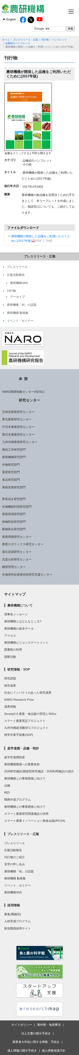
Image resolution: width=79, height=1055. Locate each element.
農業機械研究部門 (14, 457)
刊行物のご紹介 (14, 857)
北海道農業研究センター (18, 412)
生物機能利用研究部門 (17, 506)
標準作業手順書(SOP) (18, 734)
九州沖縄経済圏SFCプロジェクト (26, 727)
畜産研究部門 (11, 472)
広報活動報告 (13, 850)
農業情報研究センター (17, 536)
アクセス (10, 635)
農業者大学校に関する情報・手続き (36, 1042)
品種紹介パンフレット (18, 43)
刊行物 (45, 39)
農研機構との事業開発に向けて (25, 778)
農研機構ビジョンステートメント (26, 642)
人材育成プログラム (17, 921)
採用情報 (13, 905)
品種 (7, 785)
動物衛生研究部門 (14, 529)
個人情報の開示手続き (22, 1050)
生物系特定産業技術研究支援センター (27, 574)
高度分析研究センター (17, 559)
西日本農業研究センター (18, 434)
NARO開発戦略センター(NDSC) (23, 391)
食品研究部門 (11, 479)
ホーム (6, 39)
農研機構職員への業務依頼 (22, 764)
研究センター (29, 400)
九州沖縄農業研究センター (19, 442)
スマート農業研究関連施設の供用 (26, 813)
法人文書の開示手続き (36, 1033)
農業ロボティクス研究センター (22, 544)
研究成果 (10, 685)
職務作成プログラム (17, 799)
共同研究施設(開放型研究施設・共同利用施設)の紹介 (39, 771)
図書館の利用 (13, 649)
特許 (7, 792)
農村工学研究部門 (14, 449)
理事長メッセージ (16, 614)
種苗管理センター (14, 567)
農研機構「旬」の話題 (19, 871)
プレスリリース (14, 843)
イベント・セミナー (17, 885)
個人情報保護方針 (54, 1050)
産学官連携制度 (14, 757)
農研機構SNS (13, 892)
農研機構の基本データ (19, 628)
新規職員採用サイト (17, 928)
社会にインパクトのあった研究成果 (27, 692)
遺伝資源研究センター (17, 551)
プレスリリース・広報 (25, 39)
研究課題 (10, 678)
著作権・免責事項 (49, 1024)
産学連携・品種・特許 (23, 748)
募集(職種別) (12, 914)
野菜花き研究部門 (14, 499)
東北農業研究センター (17, 419)
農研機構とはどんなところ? (22, 621)
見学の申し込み (14, 864)
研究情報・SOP (18, 669)
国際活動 (10, 656)
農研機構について (20, 605)
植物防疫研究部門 (14, 521)
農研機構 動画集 (15, 878)
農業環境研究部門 (14, 514)
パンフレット (59, 39)
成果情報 (10, 706)
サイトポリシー (21, 1024)
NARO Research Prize (19, 699)
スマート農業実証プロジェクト (25, 720)
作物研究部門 (11, 464)
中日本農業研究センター (18, 427)
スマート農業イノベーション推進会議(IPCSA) (34, 820)
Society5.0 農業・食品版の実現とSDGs (30, 713)
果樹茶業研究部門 (14, 487)
